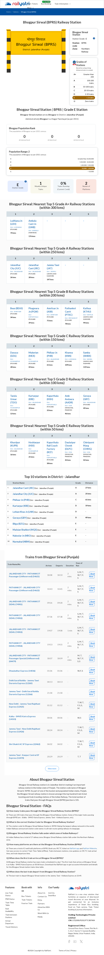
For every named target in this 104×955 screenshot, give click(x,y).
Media (40, 917)
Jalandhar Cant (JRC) (23, 488)
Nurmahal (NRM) (21, 541)
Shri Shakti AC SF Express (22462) (24, 744)
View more (52, 768)
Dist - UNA (68, 406)
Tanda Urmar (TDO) (13, 399)
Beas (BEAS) (16, 308)
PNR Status (10, 899)
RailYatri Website (90, 848)
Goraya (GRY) (20, 517)
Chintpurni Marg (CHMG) (88, 445)
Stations (16, 12)
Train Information (62, 4)
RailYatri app (74, 848)
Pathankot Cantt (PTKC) (70, 311)
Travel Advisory (11, 927)
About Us (41, 893)
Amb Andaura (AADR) (69, 399)
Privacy (73, 950)
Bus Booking (46, 4)
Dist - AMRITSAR (15, 311)
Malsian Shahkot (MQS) (25, 529)
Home (8, 12)
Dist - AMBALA (33, 230)
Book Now (92, 575)
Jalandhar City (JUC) (23, 494)
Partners (41, 903)
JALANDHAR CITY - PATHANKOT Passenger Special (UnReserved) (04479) (24, 658)
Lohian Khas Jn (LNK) (23, 511)
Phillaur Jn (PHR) (21, 499)
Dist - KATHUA (88, 315)
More (29, 8)
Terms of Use (64, 950)
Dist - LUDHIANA (16, 227)
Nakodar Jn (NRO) (22, 535)
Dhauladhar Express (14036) (22, 671)
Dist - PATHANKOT (71, 318)
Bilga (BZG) (18, 523)
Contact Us (42, 896)
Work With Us (43, 913)
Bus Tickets (26, 896)
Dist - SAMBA (87, 359)
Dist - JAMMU (51, 271)
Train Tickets (32, 4)
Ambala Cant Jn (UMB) (32, 224)
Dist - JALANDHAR (16, 271)
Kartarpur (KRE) (21, 505)
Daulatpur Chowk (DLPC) (70, 445)
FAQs (40, 900)
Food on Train (27, 903)
